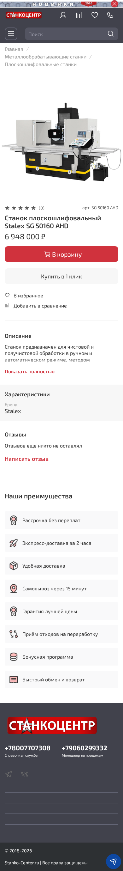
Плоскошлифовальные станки (41, 64)
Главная (14, 49)
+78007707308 (27, 748)
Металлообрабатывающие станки (45, 56)
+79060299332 (84, 748)
